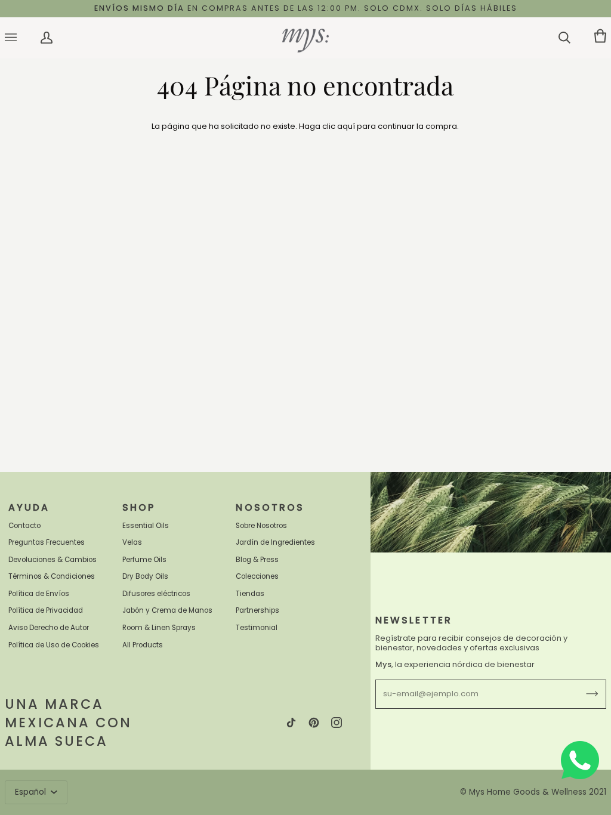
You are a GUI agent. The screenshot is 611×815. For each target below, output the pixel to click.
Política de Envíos (38, 593)
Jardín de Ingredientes (275, 542)
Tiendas (250, 593)
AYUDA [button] (29, 507)
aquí (346, 126)
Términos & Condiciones (51, 576)
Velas (132, 542)
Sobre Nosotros (261, 525)
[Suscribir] (582, 693)
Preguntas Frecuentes (46, 542)
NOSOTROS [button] (270, 507)
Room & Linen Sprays (159, 627)
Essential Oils (145, 525)
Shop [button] (139, 507)
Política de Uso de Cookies (53, 645)
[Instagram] (336, 722)
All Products (142, 645)
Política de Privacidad (45, 610)
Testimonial (256, 627)
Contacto (24, 525)
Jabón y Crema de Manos (167, 610)
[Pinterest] (313, 722)
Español (31, 792)
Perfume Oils (144, 559)
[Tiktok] (291, 722)
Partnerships (257, 610)
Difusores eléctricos (156, 593)
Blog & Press (257, 559)
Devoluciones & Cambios (52, 559)
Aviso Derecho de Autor (48, 627)
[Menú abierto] (23, 37)
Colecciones (257, 576)
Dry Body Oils (145, 576)
